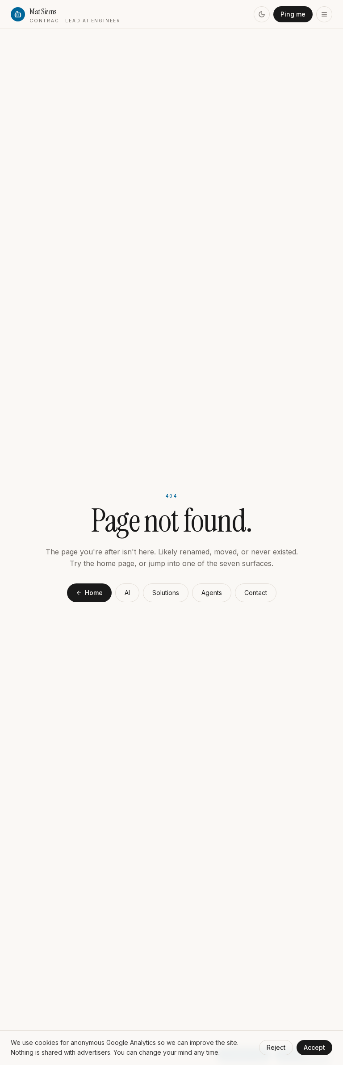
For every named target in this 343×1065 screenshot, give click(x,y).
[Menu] (324, 14)
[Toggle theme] (262, 14)
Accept (314, 1047)
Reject (276, 1047)
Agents (211, 592)
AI (127, 592)
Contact (255, 592)
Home (94, 592)
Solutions (165, 592)
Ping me (292, 14)
